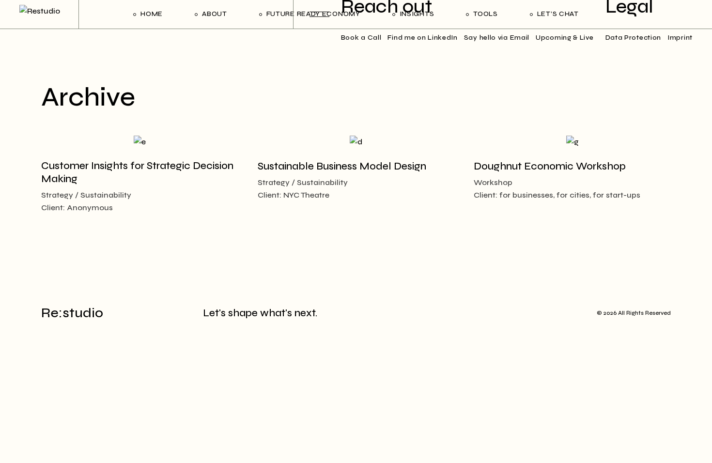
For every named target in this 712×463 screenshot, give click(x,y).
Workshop (493, 182)
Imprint (680, 37)
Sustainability (105, 195)
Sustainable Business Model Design (342, 166)
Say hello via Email (496, 37)
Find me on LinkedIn (422, 37)
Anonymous (90, 207)
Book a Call (361, 37)
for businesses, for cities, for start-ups (569, 195)
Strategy (57, 195)
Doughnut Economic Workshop (550, 166)
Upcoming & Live (565, 37)
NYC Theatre (306, 195)
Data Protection (633, 37)
